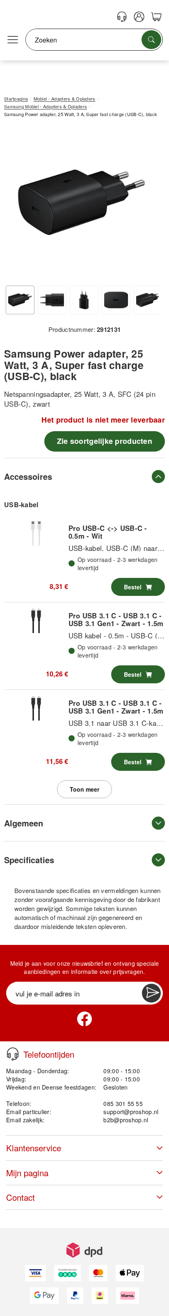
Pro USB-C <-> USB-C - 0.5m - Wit (108, 531)
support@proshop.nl (130, 1112)
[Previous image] (16, 204)
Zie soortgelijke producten (104, 441)
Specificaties (29, 860)
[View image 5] (148, 300)
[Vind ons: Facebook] (84, 1019)
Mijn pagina (27, 1173)
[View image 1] (20, 300)
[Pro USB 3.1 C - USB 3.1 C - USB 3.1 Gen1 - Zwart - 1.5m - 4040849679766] (36, 708)
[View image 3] (84, 300)
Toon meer (84, 789)
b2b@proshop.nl (125, 1120)
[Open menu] (12, 40)
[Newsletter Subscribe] (151, 993)
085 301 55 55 (123, 1103)
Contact (20, 1197)
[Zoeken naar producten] (151, 39)
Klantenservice (33, 1148)
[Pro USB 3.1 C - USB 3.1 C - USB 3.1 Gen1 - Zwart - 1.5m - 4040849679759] (36, 621)
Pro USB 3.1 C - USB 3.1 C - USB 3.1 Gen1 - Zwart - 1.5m (116, 619)
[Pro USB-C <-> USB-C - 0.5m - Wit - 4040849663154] (36, 533)
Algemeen (23, 823)
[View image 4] (116, 300)
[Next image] (146, 204)
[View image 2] (52, 300)
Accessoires (28, 476)
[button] (81, 203)
